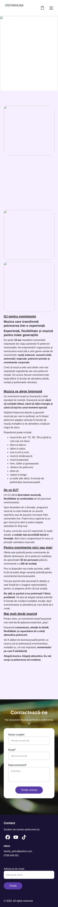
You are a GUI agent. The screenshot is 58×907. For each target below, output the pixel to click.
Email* (12, 750)
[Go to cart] (42, 8)
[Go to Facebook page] (7, 837)
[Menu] (51, 8)
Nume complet (16, 734)
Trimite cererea (29, 790)
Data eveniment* (17, 765)
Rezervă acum (29, 59)
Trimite (13, 885)
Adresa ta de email (14, 868)
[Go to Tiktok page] (24, 837)
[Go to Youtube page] (15, 837)
